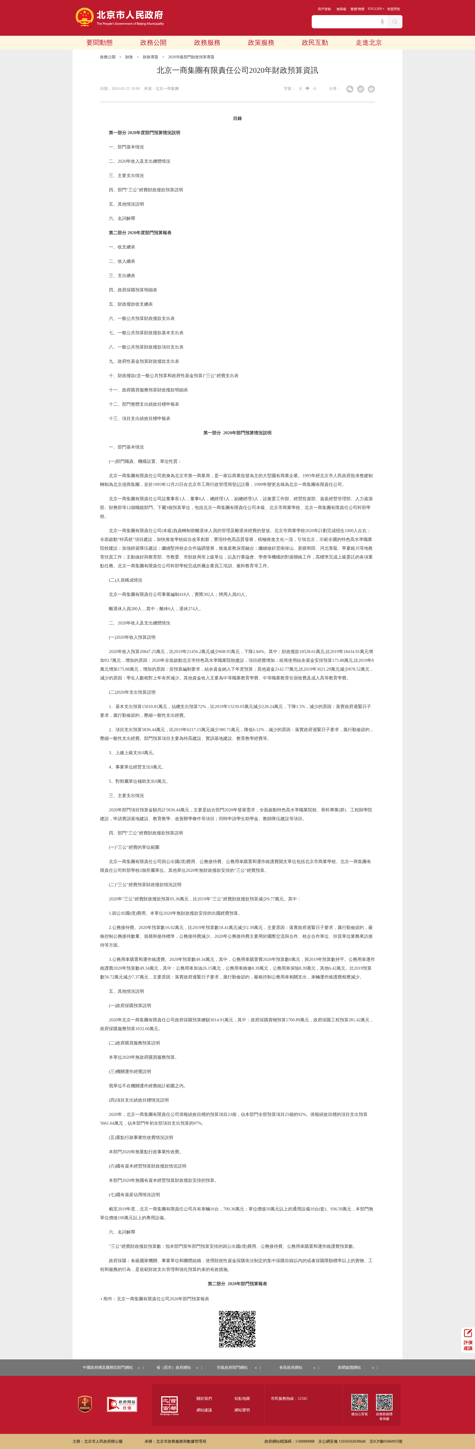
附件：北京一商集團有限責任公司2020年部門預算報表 (156, 1298)
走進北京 (369, 42)
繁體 (353, 9)
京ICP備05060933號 (385, 1441)
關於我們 (204, 1399)
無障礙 (341, 9)
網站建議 (204, 1410)
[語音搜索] (382, 21)
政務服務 (207, 42)
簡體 (361, 9)
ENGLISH (375, 9)
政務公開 (153, 42)
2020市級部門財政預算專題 (191, 57)
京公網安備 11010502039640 (342, 1441)
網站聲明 (242, 1410)
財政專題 (150, 57)
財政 (129, 57)
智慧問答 (393, 9)
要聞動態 (99, 42)
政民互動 (315, 42)
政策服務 (261, 42)
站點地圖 (242, 1399)
